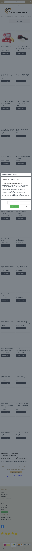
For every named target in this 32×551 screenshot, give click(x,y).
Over (18, 179)
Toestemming (6, 179)
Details (13, 179)
